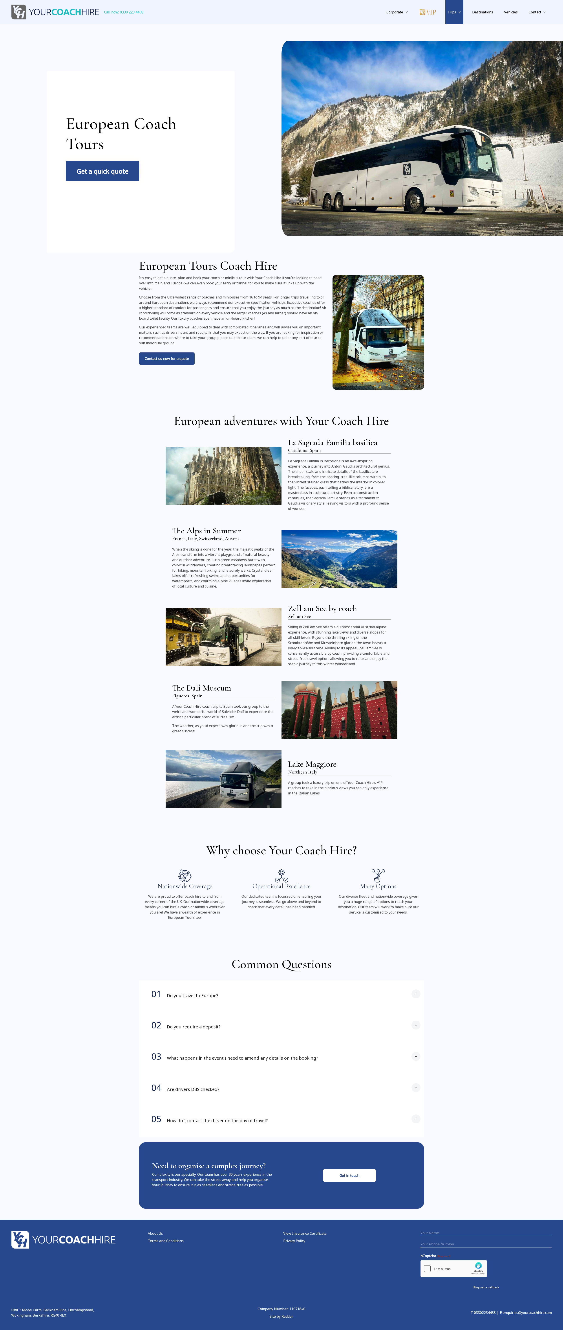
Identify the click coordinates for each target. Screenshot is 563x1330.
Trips (452, 12)
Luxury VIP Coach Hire (428, 12)
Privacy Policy (294, 1240)
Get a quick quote (102, 171)
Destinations (482, 12)
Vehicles (511, 12)
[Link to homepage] (55, 12)
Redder (287, 1316)
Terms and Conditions (166, 1240)
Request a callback (486, 1287)
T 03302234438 (483, 1312)
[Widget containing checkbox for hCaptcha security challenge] (453, 1268)
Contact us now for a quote (167, 358)
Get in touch (349, 1175)
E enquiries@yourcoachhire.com (526, 1312)
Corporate (394, 12)
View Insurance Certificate (305, 1233)
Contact (535, 12)
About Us (155, 1233)
